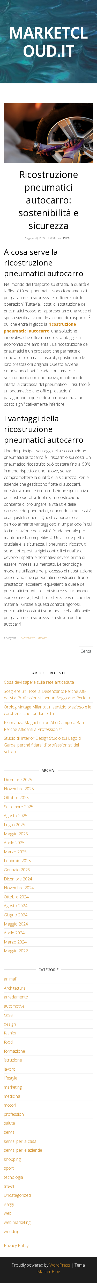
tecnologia (13, 1177)
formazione (14, 1051)
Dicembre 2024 (18, 879)
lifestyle (10, 1078)
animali (10, 979)
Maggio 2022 (16, 951)
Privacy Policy (16, 1245)
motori (42, 638)
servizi (9, 1132)
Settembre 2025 (18, 807)
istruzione (13, 1060)
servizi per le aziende (23, 1150)
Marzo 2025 (15, 852)
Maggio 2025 (16, 834)
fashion (11, 1033)
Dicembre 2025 (18, 779)
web (8, 1213)
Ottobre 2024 (16, 897)
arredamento (16, 997)
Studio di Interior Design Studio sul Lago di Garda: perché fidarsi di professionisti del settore (42, 744)
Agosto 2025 (15, 815)
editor (66, 238)
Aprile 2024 (14, 933)
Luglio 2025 (14, 825)
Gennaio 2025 (17, 870)
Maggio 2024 (16, 924)
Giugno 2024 (15, 915)
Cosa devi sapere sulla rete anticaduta (39, 682)
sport (9, 1168)
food (8, 1042)
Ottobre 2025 (16, 797)
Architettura (15, 988)
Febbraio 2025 (17, 860)
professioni (14, 1114)
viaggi (9, 1204)
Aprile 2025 (14, 843)
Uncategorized (17, 1195)
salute (9, 1123)
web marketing (17, 1222)
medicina (12, 1096)
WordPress (59, 1265)
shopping (12, 1159)
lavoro (10, 1069)
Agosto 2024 (15, 906)
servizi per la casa (20, 1141)
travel (9, 1186)
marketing (13, 1087)
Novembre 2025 (19, 789)
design (10, 1024)
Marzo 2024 (15, 942)
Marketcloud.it (48, 41)
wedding (11, 1231)
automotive (28, 638)
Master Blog (48, 1271)
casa (8, 1015)
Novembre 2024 (19, 888)
